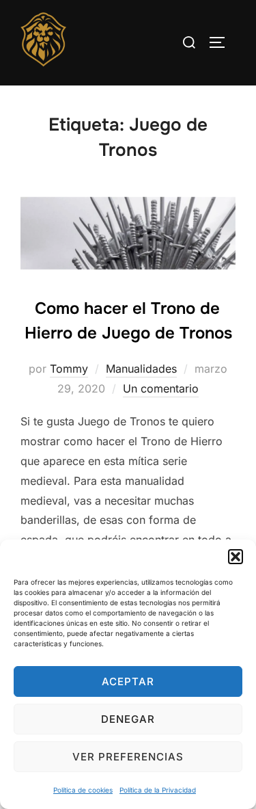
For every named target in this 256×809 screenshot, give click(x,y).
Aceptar (128, 681)
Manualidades (141, 368)
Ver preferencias (128, 756)
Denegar (128, 719)
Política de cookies (83, 790)
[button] (235, 556)
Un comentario (161, 388)
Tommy (69, 368)
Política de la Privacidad (157, 790)
